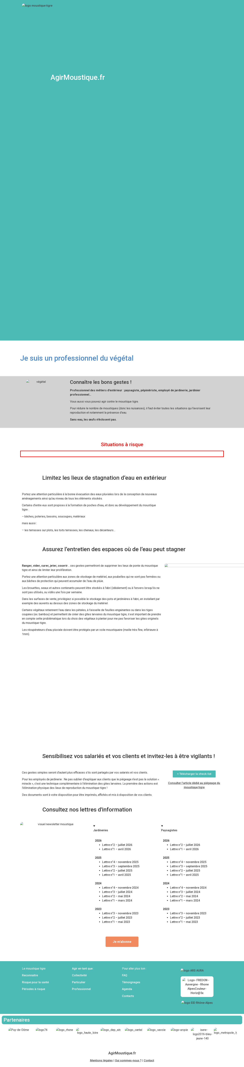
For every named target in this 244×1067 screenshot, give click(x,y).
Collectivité (79, 975)
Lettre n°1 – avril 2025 (116, 875)
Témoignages (131, 982)
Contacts (128, 996)
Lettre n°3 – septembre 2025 (120, 866)
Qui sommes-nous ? (128, 1060)
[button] (24, 451)
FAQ (124, 975)
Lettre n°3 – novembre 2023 (120, 913)
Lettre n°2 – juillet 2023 (117, 917)
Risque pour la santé (35, 982)
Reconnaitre (30, 975)
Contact (149, 1060)
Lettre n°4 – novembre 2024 (120, 887)
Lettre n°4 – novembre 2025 (120, 862)
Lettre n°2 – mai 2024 (116, 896)
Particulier (78, 982)
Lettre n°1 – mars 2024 (117, 900)
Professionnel (81, 989)
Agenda (127, 989)
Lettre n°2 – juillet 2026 (117, 845)
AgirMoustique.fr (78, 77)
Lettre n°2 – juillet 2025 (117, 870)
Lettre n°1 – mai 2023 (116, 922)
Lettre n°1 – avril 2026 (116, 849)
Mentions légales (101, 1060)
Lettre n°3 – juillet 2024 (117, 892)
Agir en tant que (82, 968)
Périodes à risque (33, 989)
